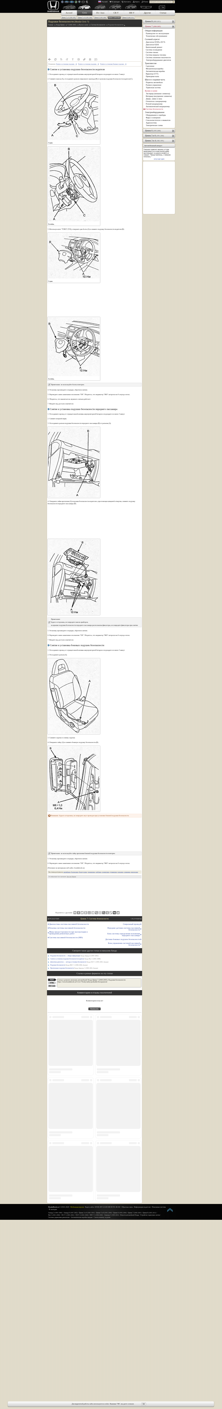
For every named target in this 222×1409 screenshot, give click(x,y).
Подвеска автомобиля (154, 82)
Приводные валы (152, 76)
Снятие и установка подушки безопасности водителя (75, 959)
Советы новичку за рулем (102, 1217)
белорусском (83, 872)
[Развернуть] (173, 21)
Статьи (163, 13)
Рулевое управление (153, 85)
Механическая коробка (154, 69)
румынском (113, 872)
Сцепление (150, 66)
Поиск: (146, 2)
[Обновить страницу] (55, 59)
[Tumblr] (107, 912)
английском (66, 872)
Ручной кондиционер (154, 104)
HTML (52, 983)
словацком (127, 872)
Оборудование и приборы (156, 115)
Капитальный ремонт (154, 47)
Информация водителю (142, 1207)
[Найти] (173, 1)
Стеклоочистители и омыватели (158, 120)
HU (119, 1207)
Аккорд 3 (55, 1213)
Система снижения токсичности (158, 57)
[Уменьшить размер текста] (61, 59)
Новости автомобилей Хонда (129, 1215)
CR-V (116, 13)
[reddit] (118, 912)
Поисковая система (159, 1207)
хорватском (105, 872)
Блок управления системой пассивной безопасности (124, 944)
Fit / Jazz (100, 13)
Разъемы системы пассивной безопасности (67, 928)
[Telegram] (92, 912)
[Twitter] (82, 912)
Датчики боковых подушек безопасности (122, 939)
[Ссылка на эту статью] (84, 59)
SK (117, 1207)
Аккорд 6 (71, 1213)
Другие (147, 13)
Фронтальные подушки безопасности (74, 968)
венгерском (134, 872)
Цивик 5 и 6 (85, 17)
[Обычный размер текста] (73, 59)
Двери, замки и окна (154, 99)
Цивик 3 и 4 (69, 17)
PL (114, 1207)
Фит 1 (54, 1215)
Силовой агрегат (152, 39)
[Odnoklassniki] (85, 912)
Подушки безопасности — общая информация (74, 956)
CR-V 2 (82, 1215)
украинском (91, 872)
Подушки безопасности (69, 965)
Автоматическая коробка (155, 71)
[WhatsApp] (100, 912)
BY (101, 1207)
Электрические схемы (154, 125)
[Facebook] (78, 912)
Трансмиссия (150, 63)
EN (96, 1207)
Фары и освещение (153, 118)
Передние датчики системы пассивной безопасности (123, 929)
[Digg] (114, 912)
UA (104, 1207)
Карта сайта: (89, 1207)
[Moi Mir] (89, 912)
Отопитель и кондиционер (156, 101)
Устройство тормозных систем (150, 1215)
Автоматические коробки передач (81, 1217)
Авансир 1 (111, 1215)
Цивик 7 (114, 17)
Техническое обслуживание (156, 36)
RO (112, 1207)
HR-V (131, 13)
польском (120, 872)
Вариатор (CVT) (152, 74)
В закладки (116, 2)
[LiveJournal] (103, 912)
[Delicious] (110, 912)
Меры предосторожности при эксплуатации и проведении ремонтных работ (68, 933)
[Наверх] (170, 1210)
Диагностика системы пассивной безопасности (69, 924)
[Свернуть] (173, 26)
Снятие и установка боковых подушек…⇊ (113, 64)
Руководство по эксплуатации (157, 33)
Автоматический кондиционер (158, 106)
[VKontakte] (74, 912)
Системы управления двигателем (59, 1217)
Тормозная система (153, 88)
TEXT (52, 980)
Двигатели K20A (152, 45)
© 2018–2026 (58, 1207)
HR (109, 1207)
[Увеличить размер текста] (67, 59)
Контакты (127, 2)
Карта (137, 2)
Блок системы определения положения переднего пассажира (123, 934)
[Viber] (96, 912)
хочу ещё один (159, 159)
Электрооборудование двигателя (158, 60)
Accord (69, 13)
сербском (98, 872)
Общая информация (153, 31)
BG (98, 1207)
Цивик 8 (128, 17)
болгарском (74, 872)
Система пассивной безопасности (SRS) (66, 937)
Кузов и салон (151, 91)
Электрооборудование (154, 112)
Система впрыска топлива (156, 55)
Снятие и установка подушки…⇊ (66, 64)
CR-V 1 (67, 1215)
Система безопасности (154, 109)
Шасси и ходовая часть (155, 80)
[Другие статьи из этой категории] (78, 59)
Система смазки (152, 52)
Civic (84, 13)
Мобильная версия (77, 1207)
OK (143, 1404)
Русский (105, 2)
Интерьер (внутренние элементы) (159, 96)
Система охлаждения (154, 50)
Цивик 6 (100, 17)
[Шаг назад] (50, 59)
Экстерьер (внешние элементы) (158, 94)
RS (106, 1207)
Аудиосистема (151, 123)
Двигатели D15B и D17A (155, 42)
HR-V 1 (96, 1215)
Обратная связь (127, 1207)
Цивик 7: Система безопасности (94, 919)
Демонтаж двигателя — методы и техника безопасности (79, 962)
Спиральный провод (131, 924)
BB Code (52, 986)
